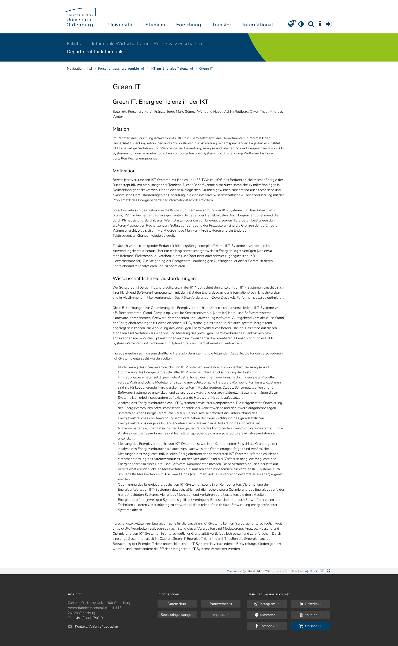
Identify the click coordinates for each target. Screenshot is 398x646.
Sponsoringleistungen (177, 614)
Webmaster (234, 571)
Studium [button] (155, 24)
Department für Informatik (94, 51)
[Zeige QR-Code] (328, 570)
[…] (89, 68)
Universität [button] (121, 24)
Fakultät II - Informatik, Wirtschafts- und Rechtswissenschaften (134, 43)
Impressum (220, 614)
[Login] (329, 25)
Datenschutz (177, 604)
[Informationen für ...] (320, 25)
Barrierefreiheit (221, 604)
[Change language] (291, 25)
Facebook (266, 626)
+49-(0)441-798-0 (88, 618)
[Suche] (311, 25)
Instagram (267, 604)
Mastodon (267, 615)
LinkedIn (311, 604)
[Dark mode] (301, 25)
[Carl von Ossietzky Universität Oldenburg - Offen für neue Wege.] (80, 16)
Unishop (311, 626)
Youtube (310, 615)
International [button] (258, 24)
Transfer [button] (221, 24)
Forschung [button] (188, 24)
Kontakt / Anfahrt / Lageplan (96, 626)
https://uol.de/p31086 (304, 571)
